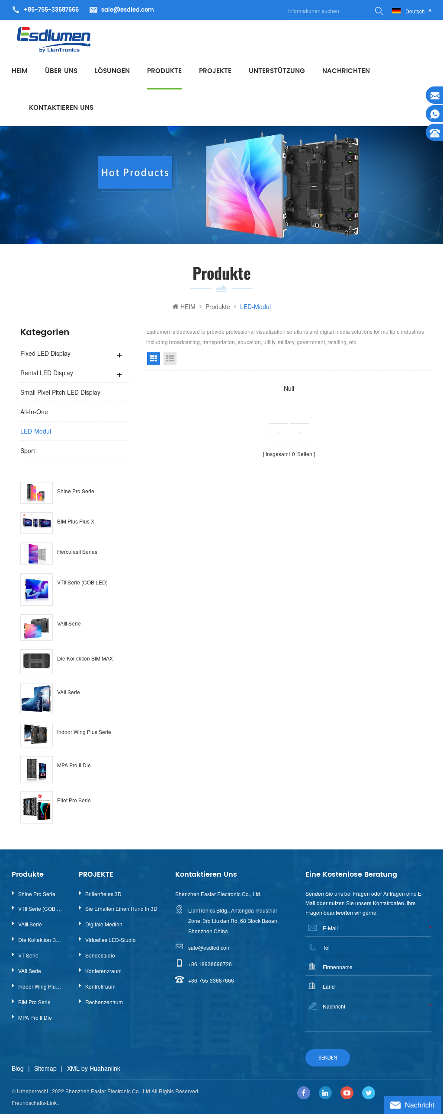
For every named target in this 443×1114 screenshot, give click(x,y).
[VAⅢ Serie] (36, 627)
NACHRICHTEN (346, 71)
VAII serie (68, 692)
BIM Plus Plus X (75, 521)
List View (170, 358)
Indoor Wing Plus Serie (84, 731)
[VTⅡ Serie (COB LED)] (36, 589)
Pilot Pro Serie (74, 800)
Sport (27, 450)
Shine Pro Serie (75, 491)
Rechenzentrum (104, 1001)
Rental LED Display (46, 372)
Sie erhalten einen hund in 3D (121, 908)
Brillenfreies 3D (103, 893)
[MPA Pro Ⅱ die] (36, 769)
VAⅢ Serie (69, 623)
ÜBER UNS (61, 71)
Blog (18, 1068)
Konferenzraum (103, 970)
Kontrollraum (100, 986)
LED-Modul (35, 431)
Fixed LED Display (45, 353)
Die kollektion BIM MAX (85, 658)
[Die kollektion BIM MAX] (36, 662)
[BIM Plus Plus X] (36, 523)
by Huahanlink (100, 1068)
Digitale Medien (103, 924)
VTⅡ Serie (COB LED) (82, 582)
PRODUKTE (164, 71)
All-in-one (34, 411)
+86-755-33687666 (211, 980)
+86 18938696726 (210, 963)
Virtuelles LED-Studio (110, 939)
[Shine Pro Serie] (36, 492)
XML (73, 1068)
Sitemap (45, 1068)
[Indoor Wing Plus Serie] (36, 735)
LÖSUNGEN (112, 71)
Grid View (153, 358)
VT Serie (28, 955)
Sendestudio (100, 955)
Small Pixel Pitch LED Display (60, 392)
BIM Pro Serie (34, 1001)
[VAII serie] (36, 698)
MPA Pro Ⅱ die (74, 765)
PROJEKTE (215, 71)
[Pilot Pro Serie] (36, 807)
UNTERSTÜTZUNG (277, 71)
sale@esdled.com (127, 10)
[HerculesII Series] (36, 553)
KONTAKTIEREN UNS (61, 107)
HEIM (20, 71)
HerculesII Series (77, 551)
